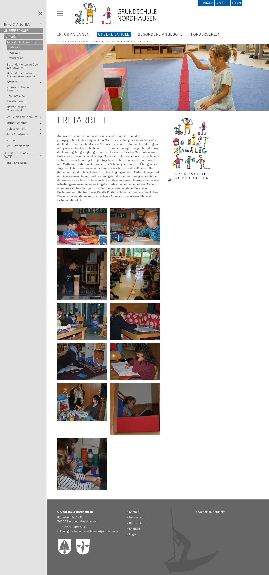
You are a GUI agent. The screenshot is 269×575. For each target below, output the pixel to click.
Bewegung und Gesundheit (16, 108)
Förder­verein (206, 34)
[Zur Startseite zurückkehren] (115, 4)
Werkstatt (14, 52)
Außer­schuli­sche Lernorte (18, 88)
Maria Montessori (17, 134)
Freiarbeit (14, 47)
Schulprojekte (16, 96)
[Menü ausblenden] (40, 13)
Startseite (63, 41)
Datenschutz (137, 523)
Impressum (136, 517)
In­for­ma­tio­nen (73, 34)
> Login (131, 534)
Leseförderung (16, 101)
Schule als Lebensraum (21, 117)
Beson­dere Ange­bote (160, 34)
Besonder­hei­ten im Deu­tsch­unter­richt (23, 66)
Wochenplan (15, 57)
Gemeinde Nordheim (211, 512)
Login (236, 3)
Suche (223, 3)
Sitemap (134, 528)
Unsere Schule (114, 34)
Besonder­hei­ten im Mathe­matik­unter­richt (21, 74)
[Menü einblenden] (60, 13)
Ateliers (12, 82)
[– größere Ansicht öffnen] (191, 148)
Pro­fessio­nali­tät (16, 129)
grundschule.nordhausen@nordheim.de (93, 531)
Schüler (10, 140)
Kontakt (206, 3)
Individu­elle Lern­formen (122, 41)
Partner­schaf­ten (16, 123)
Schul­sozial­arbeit (17, 146)
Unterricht (98, 41)
